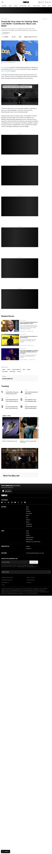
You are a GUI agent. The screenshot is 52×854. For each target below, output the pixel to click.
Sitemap (29, 582)
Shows (27, 522)
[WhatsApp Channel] (8, 502)
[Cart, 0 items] (50, 2)
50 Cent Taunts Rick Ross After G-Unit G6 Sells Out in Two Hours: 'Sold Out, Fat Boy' (12, 407)
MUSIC (10, 5)
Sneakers (4, 439)
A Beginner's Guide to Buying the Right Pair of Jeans (28, 442)
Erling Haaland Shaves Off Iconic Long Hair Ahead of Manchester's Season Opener (12, 400)
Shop (27, 531)
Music (7, 404)
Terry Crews (4, 67)
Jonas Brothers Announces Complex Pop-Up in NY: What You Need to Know (12, 393)
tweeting (15, 69)
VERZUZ (44, 5)
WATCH (49, 5)
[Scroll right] (37, 428)
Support (28, 535)
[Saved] (45, 2)
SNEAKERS (4, 5)
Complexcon (29, 524)
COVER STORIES (36, 5)
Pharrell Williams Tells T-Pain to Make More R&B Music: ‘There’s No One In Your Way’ (31, 400)
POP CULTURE (23, 5)
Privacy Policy (22, 566)
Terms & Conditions (7, 577)
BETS (29, 5)
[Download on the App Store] (6, 490)
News (24, 369)
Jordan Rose (23, 331)
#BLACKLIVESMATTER (16, 369)
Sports (7, 397)
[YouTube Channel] (15, 502)
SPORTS (16, 5)
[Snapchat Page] (18, 502)
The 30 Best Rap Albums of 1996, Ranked (31, 392)
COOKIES (3, 584)
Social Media (5, 371)
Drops (27, 533)
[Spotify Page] (25, 502)
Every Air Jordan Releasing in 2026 (9, 441)
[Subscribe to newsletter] (33, 562)
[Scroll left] (2, 428)
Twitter (19, 371)
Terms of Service (30, 566)
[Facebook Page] (2, 502)
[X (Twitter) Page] (5, 502)
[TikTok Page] (21, 502)
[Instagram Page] (11, 502)
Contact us (28, 548)
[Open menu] (2, 2)
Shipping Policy (29, 537)
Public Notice (31, 580)
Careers (28, 546)
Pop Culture (22, 320)
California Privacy (6, 580)
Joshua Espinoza (23, 359)
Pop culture (29, 513)
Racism (3, 369)
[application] (19, 94)
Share (20, 36)
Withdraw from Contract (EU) (33, 541)
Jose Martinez (23, 345)
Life (27, 517)
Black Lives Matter (5, 71)
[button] (19, 94)
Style (26, 404)
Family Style (29, 526)
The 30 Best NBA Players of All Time (35, 553)
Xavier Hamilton (7, 378)
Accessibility (5, 582)
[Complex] (26, 2)
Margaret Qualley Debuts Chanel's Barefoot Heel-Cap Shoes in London (31, 407)
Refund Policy (29, 539)
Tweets (8, 369)
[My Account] (48, 2)
